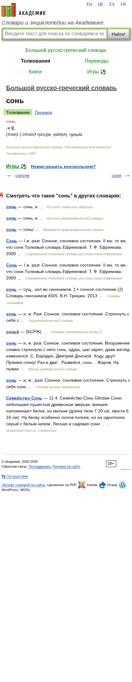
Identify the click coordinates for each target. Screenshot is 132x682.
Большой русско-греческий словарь (66, 50)
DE (100, 4)
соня (116, 175)
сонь (11, 206)
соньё (12, 331)
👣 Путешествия (15, 476)
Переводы (97, 61)
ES (112, 4)
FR (123, 4)
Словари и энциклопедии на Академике (52, 23)
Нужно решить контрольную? (63, 166)
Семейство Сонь (24, 398)
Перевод (43, 112)
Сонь (11, 240)
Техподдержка (40, 466)
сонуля (22, 175)
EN (89, 4)
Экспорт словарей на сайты (23, 485)
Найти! (118, 34)
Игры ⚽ (97, 71)
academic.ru (24, 10)
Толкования (35, 61)
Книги (35, 71)
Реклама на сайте (66, 466)
